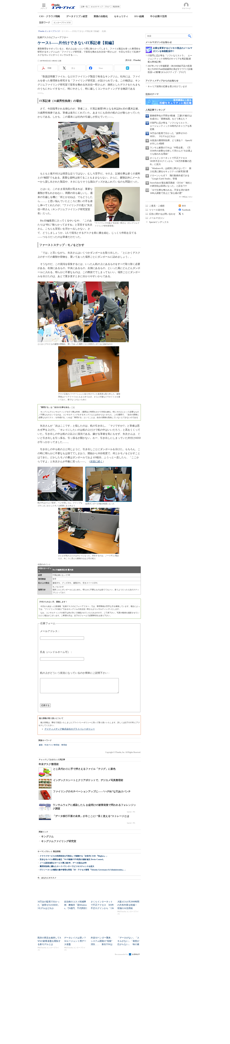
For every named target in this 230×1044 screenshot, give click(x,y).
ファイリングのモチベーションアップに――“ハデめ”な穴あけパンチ (92, 791)
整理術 (64, 745)
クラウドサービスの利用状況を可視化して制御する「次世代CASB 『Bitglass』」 (74, 856)
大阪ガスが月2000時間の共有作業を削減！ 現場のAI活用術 (128, 905)
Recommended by (121, 954)
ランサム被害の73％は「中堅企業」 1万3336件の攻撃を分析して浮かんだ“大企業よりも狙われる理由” (171, 150)
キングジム (47, 836)
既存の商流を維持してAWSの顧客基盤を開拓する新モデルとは (49, 941)
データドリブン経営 (76, 16)
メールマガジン (156, 218)
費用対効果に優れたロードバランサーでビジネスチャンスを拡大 (67, 866)
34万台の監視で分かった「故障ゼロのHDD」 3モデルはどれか (50, 905)
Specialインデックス (159, 222)
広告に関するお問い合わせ (162, 214)
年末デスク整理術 (51, 745)
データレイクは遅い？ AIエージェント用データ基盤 (76, 941)
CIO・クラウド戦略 (49, 16)
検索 (189, 36)
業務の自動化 (101, 16)
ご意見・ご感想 (156, 206)
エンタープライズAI (62, 22)
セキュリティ (121, 16)
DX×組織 (139, 16)
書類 (41, 745)
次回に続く (96, 461)
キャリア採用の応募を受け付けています (167, 86)
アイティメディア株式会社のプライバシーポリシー (69, 729)
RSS (184, 206)
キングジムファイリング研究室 (58, 841)
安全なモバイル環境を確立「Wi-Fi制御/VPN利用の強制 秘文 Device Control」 (72, 859)
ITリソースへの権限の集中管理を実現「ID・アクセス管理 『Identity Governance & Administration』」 (83, 870)
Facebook (186, 210)
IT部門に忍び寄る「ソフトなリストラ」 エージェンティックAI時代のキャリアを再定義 (171, 126)
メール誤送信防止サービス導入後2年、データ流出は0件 (63, 863)
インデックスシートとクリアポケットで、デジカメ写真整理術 (88, 780)
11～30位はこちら (185, 197)
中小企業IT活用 (158, 16)
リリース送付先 (156, 210)
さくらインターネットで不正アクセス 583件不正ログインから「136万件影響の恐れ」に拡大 (171, 161)
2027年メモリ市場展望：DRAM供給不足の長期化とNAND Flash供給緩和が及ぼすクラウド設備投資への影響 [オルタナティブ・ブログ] (170, 69)
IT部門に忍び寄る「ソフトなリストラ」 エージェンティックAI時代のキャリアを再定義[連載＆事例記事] (170, 58)
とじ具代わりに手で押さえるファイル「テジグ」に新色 (84, 769)
